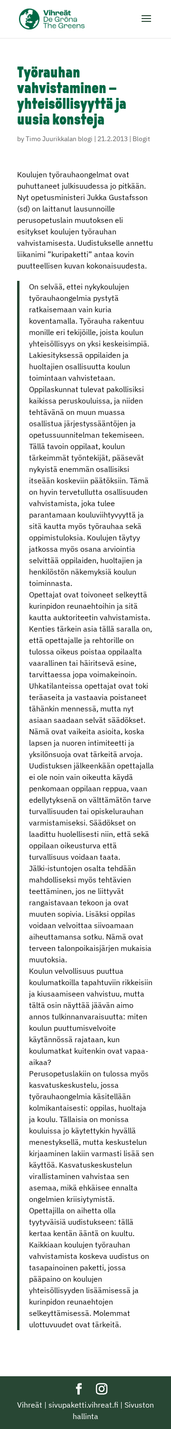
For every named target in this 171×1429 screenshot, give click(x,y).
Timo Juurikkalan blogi (59, 138)
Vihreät (29, 1405)
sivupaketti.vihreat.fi (83, 1405)
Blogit (141, 138)
